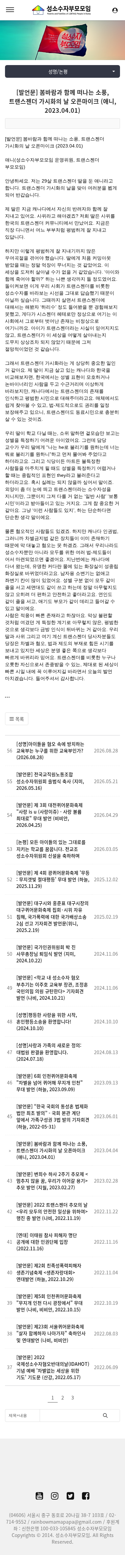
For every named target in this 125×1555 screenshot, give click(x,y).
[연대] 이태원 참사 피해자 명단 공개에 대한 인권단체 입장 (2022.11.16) (46, 1242)
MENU (10, 10)
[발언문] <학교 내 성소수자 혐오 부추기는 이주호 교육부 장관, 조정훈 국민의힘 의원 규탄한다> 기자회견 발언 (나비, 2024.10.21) (52, 987)
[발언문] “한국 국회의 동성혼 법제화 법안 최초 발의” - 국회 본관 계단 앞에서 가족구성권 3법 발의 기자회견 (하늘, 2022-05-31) (52, 1116)
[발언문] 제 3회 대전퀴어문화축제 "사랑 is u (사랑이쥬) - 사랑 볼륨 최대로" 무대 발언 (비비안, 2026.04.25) (49, 815)
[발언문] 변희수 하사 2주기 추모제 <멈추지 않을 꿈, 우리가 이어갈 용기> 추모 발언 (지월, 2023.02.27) (52, 1181)
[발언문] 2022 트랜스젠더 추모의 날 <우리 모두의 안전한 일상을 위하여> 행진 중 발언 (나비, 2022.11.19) (52, 1211)
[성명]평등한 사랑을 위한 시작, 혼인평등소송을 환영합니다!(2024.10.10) (46, 1021)
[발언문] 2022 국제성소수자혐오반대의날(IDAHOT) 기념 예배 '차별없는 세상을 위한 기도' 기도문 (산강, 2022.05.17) (52, 1367)
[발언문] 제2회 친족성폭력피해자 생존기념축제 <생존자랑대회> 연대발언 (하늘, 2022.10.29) (48, 1272)
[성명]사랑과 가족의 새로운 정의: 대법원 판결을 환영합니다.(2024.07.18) (48, 1052)
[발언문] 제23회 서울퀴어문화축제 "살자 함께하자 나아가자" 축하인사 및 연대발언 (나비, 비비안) (51, 1333)
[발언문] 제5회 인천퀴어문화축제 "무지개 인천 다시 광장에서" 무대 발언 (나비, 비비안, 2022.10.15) (49, 1303)
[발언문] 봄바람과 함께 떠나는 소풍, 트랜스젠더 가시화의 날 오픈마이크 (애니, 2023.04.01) (62, 101)
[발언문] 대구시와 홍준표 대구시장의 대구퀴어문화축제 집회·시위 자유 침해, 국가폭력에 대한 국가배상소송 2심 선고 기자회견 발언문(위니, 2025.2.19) (52, 916)
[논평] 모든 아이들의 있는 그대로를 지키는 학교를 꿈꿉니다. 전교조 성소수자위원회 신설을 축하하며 (51, 849)
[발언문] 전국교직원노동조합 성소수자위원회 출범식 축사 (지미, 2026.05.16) (50, 781)
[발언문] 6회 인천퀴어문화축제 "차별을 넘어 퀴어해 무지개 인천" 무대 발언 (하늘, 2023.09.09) (49, 1082)
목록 (19, 718)
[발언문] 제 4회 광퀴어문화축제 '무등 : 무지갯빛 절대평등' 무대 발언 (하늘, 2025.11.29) (53, 879)
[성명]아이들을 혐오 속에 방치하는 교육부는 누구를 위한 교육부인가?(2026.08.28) (50, 750)
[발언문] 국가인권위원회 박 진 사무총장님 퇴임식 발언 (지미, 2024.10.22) (46, 954)
